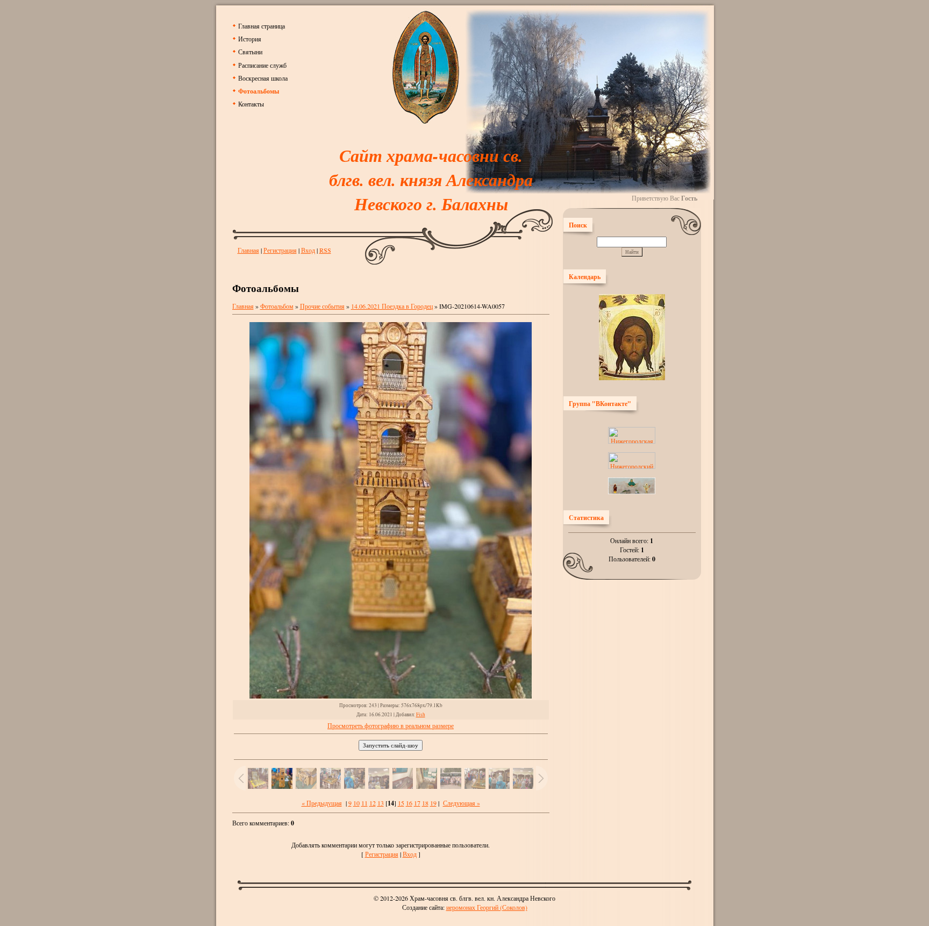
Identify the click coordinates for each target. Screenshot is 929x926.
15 (401, 803)
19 (433, 803)
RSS (325, 250)
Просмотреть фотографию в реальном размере (390, 725)
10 (356, 803)
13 (380, 803)
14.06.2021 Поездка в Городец (392, 306)
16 (409, 803)
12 (372, 803)
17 (417, 803)
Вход (308, 250)
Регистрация (280, 250)
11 (364, 803)
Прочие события (322, 306)
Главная (248, 250)
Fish (420, 714)
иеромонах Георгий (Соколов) (486, 907)
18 (425, 803)
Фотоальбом (277, 306)
